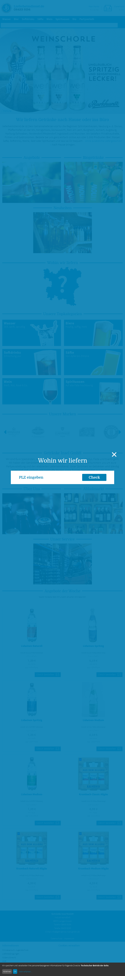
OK (15, 971)
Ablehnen (7, 971)
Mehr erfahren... (25, 971)
